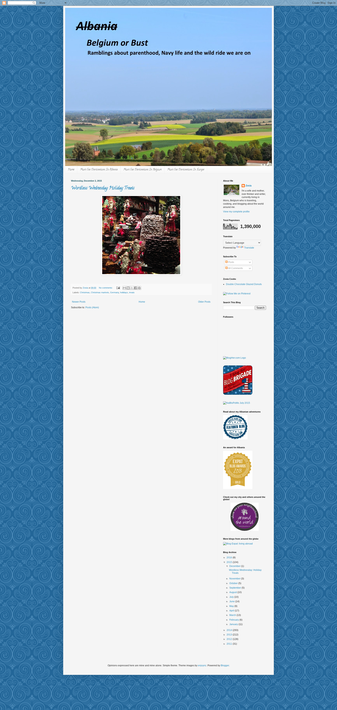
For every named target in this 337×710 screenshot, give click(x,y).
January (234, 624)
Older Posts (204, 301)
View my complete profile (236, 211)
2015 (230, 562)
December (235, 566)
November (235, 578)
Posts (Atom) (92, 307)
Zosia (249, 185)
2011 (230, 643)
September (235, 587)
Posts (231, 262)
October (233, 583)
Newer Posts (78, 301)
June (232, 601)
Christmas (85, 292)
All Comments (235, 268)
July (231, 597)
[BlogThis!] (128, 288)
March (233, 615)
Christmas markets (100, 292)
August (233, 592)
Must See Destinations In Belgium (142, 170)
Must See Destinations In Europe (185, 170)
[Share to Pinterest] (139, 288)
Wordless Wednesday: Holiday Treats (102, 188)
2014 (230, 630)
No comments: (106, 288)
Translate (249, 247)
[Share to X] (132, 288)
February (234, 619)
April (232, 610)
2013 (230, 634)
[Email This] (124, 288)
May (231, 606)
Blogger (225, 665)
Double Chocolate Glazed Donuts (244, 284)
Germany (114, 292)
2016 (230, 557)
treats (132, 292)
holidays (124, 292)
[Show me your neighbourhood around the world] (245, 530)
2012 (230, 639)
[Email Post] (118, 288)
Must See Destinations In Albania (99, 170)
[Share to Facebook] (135, 288)
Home (71, 170)
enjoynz (202, 665)
